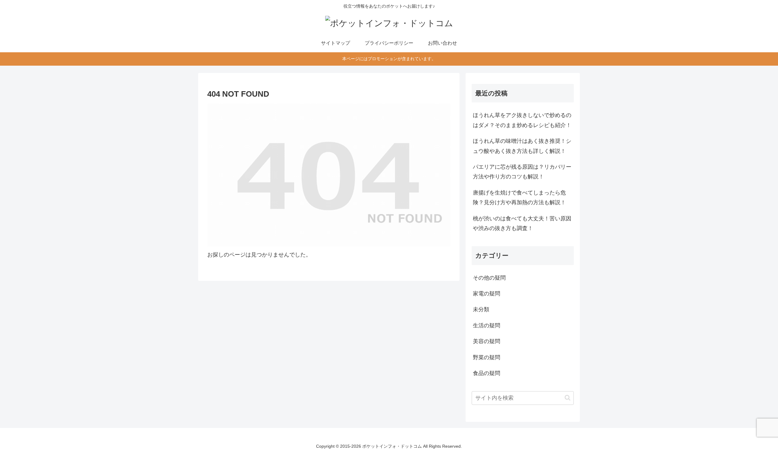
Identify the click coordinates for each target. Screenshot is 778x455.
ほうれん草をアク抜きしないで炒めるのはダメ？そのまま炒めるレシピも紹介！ (522, 120)
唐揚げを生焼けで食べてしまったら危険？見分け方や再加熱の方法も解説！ (519, 197)
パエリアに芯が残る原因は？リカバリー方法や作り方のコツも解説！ (522, 172)
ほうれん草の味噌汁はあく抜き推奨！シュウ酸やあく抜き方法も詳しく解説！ (522, 146)
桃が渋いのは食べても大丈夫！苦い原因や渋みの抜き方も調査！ (522, 223)
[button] (567, 397)
